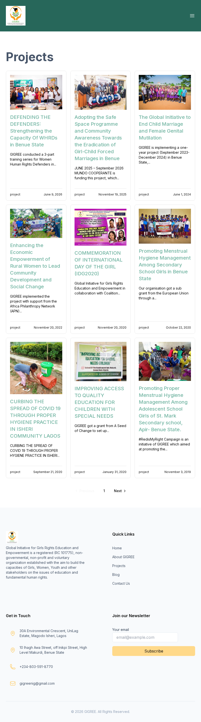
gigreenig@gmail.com (37, 683)
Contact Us (121, 583)
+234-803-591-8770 (36, 667)
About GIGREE (123, 557)
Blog (116, 574)
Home (117, 548)
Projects (119, 566)
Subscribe (153, 651)
